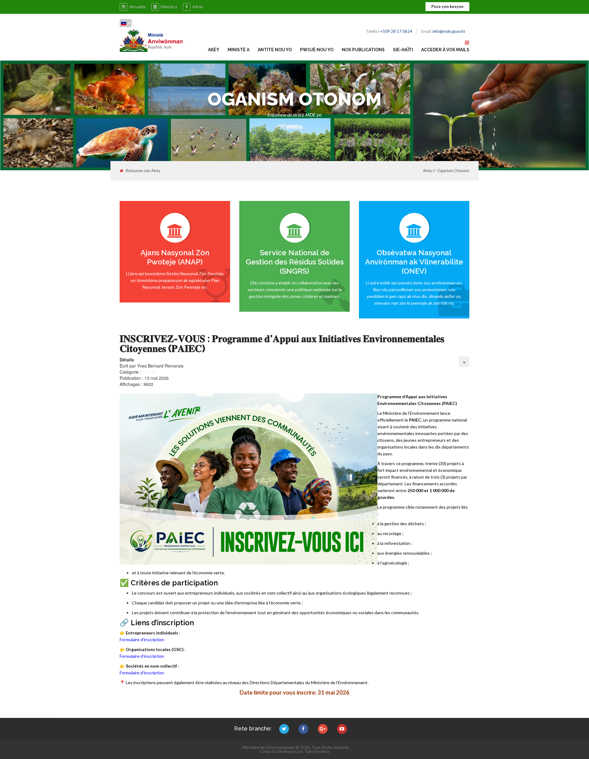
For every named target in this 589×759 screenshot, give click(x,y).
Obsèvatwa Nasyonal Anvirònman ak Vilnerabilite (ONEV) (414, 261)
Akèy (213, 49)
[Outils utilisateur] (464, 361)
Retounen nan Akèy (143, 171)
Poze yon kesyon (447, 6)
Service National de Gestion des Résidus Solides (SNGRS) (295, 261)
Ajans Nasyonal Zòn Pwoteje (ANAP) (175, 257)
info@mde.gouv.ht (449, 31)
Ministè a (169, 6)
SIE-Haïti (403, 49)
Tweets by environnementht (27, 715)
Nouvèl (149, 372)
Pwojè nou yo (316, 49)
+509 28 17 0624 (396, 31)
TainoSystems (317, 751)
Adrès (197, 6)
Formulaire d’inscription (142, 639)
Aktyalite (137, 6)
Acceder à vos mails (445, 49)
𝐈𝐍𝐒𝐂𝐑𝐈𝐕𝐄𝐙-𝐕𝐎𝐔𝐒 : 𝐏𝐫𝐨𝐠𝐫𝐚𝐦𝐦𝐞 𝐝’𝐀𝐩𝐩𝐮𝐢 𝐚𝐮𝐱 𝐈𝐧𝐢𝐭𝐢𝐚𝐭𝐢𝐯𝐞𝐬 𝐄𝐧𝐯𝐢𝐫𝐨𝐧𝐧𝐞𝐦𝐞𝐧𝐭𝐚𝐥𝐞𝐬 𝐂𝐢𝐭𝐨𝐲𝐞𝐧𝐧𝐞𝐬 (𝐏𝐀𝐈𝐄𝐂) (282, 343)
